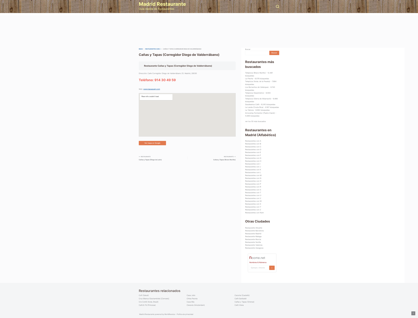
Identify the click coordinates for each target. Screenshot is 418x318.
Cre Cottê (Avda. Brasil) (148, 302)
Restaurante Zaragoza (254, 248)
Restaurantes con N (253, 178)
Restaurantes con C (253, 147)
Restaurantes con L (253, 172)
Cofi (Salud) (144, 295)
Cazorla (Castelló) (242, 295)
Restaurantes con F (253, 155)
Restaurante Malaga (253, 236)
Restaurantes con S (253, 190)
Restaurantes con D (253, 149)
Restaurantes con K (253, 170)
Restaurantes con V (253, 198)
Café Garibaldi (240, 298)
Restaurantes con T (253, 192)
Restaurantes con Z (253, 210)
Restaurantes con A (253, 141)
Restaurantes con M (253, 175)
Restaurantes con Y (253, 207)
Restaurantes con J (253, 167)
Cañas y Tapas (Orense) (244, 302)
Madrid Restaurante (162, 4)
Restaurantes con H (253, 161)
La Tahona (249, 110)
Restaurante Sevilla (253, 242)
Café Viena (239, 305)
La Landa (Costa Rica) (254, 107)
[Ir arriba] (413, 313)
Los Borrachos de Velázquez (257, 87)
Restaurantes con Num (254, 213)
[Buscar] (277, 6)
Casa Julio (191, 295)
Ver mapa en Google (152, 143)
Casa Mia (190, 302)
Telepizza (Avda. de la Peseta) (257, 81)
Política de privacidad (185, 314)
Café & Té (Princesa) (147, 305)
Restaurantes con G (253, 158)
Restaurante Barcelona (254, 231)
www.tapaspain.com (151, 89)
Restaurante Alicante (253, 228)
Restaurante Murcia (253, 239)
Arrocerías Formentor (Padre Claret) (260, 113)
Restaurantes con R (253, 187)
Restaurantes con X (253, 204)
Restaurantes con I (252, 164)
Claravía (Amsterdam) (196, 305)
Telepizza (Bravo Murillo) (255, 73)
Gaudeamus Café (252, 104)
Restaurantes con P (253, 184)
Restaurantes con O (253, 181)
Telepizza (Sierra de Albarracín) (258, 99)
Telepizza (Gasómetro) (254, 93)
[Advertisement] (209, 31)
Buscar (247, 49)
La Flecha (249, 78)
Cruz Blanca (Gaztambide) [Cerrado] (154, 298)
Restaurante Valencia (253, 245)
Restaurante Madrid (253, 233)
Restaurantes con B (253, 144)
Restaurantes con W (253, 201)
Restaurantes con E (253, 152)
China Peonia (192, 298)
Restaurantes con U (253, 195)
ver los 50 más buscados (255, 121)
